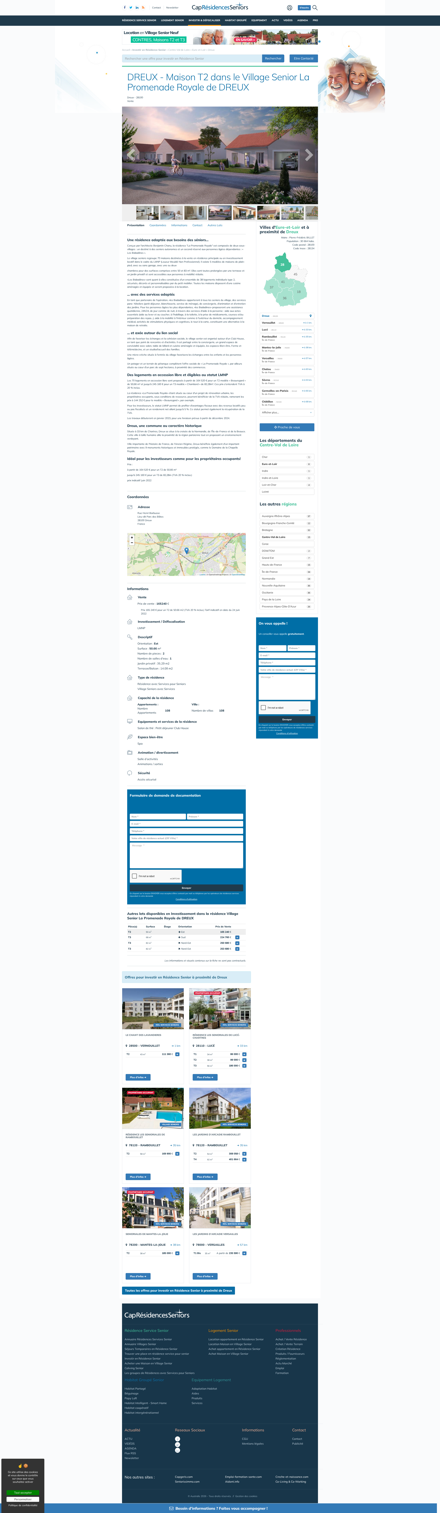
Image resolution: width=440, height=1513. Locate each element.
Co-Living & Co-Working (291, 1481)
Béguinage (132, 1393)
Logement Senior (172, 20)
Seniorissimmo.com (187, 1481)
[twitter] (130, 7)
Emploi (280, 1368)
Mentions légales (253, 1443)
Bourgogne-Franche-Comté (286, 523)
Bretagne (286, 530)
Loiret (265, 491)
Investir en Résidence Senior (143, 1358)
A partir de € (231, 1253)
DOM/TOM (286, 550)
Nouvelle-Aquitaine (286, 585)
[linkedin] (137, 7)
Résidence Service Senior (139, 20)
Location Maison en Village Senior (230, 1344)
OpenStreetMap (238, 574)
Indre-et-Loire (286, 478)
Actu (275, 20)
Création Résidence (288, 1349)
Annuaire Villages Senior (140, 1344)
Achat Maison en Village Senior (228, 1353)
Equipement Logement (211, 1379)
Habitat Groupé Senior (144, 1379)
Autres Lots (215, 225)
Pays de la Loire (286, 599)
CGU (245, 1438)
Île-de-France (286, 571)
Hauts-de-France (286, 564)
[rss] (143, 7)
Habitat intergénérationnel (142, 1412)
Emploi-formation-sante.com (243, 1476)
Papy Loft (131, 1398)
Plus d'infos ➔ (138, 1077)
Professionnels (288, 1330)
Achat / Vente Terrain (289, 1344)
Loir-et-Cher (286, 484)
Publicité (297, 1443)
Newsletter (172, 7)
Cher (286, 457)
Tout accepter (23, 1492)
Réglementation (286, 1358)
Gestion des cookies (246, 1496)
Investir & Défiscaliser (204, 20)
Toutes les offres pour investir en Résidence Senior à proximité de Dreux (178, 1290)
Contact (156, 7)
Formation (282, 1373)
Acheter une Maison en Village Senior (148, 1363)
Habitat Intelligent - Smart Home (146, 1403)
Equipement (259, 20)
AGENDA (130, 1448)
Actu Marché (284, 1363)
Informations (179, 225)
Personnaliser (23, 1499)
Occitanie (286, 592)
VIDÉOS (130, 1443)
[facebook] (124, 7)
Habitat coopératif (136, 1408)
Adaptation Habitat (204, 1388)
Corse (265, 544)
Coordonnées (158, 225)
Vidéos (288, 20)
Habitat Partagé (135, 1388)
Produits (197, 1398)
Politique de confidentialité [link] (22, 1505)
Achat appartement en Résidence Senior (234, 1349)
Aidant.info (232, 1481)
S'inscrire (304, 7)
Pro (315, 20)
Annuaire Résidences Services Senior (148, 1339)
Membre (291, 8)
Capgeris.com (184, 1476)
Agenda (302, 20)
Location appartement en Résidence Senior (236, 1339)
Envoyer (186, 887)
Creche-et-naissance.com (292, 1476)
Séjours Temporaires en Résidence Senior (151, 1349)
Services (197, 1403)
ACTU (128, 1438)
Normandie (286, 578)
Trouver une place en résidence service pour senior (157, 1353)
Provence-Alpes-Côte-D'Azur (286, 606)
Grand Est (286, 557)
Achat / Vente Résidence (291, 1339)
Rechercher (273, 58)
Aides (195, 1393)
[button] (186, 550)
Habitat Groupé (235, 20)
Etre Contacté (304, 58)
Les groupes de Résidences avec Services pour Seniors (160, 1373)
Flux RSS (130, 1453)
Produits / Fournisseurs (290, 1353)
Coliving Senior (134, 1368)
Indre (286, 470)
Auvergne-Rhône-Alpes (286, 516)
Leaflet (202, 574)
